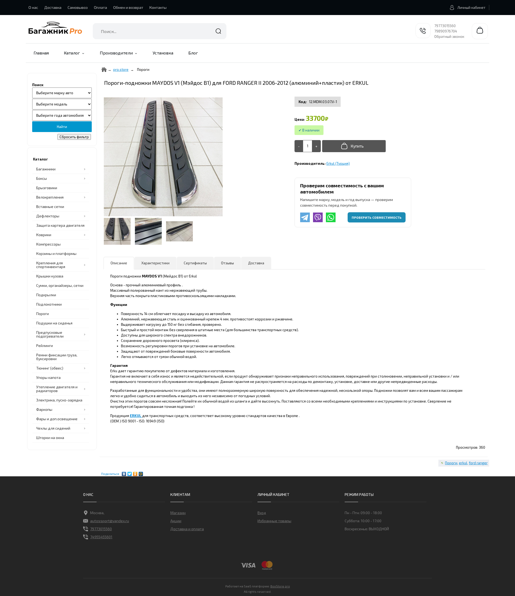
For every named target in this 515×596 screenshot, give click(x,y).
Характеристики (155, 263)
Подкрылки (46, 294)
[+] (316, 146)
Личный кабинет (471, 7)
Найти (218, 31)
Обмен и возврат (128, 7)
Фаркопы (44, 409)
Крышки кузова (49, 276)
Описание (119, 263)
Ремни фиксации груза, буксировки (56, 357)
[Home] (104, 69)
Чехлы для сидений (53, 428)
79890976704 (445, 31)
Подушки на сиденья (54, 323)
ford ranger (478, 463)
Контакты (158, 7)
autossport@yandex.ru (109, 520)
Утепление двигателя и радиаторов (57, 389)
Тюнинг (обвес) (49, 368)
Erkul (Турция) (338, 163)
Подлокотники (49, 304)
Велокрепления (50, 197)
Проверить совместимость (377, 217)
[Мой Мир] (141, 472)
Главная (41, 52)
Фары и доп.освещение (57, 418)
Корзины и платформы (56, 253)
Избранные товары (274, 520)
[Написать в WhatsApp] (331, 217)
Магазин (178, 512)
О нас (33, 7)
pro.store (120, 69)
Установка (163, 52)
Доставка (52, 7)
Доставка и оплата (187, 528)
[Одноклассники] (135, 472)
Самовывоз (78, 7)
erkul (463, 463)
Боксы (41, 178)
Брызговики (46, 187)
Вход (262, 512)
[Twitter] (130, 472)
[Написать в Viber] (318, 217)
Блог (193, 52)
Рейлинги (44, 345)
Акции (175, 520)
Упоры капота (48, 377)
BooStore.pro (280, 586)
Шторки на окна (50, 437)
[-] (299, 146)
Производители (116, 52)
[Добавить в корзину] (354, 146)
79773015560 (445, 26)
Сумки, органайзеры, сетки (59, 285)
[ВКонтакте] (124, 472)
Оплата (100, 7)
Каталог (72, 52)
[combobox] (159, 31)
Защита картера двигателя (60, 225)
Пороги (42, 313)
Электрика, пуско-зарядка (59, 400)
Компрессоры (48, 244)
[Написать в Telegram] (305, 217)
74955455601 (101, 537)
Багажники (46, 169)
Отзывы (227, 263)
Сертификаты (195, 263)
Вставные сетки (50, 206)
